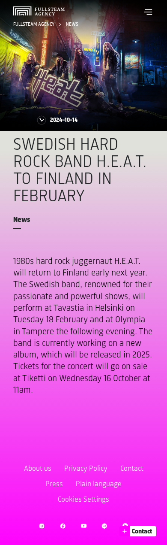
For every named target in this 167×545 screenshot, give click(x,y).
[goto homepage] (39, 10)
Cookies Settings (83, 500)
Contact (131, 469)
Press (54, 484)
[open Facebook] (63, 526)
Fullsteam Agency (34, 24)
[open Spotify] (104, 526)
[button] (148, 12)
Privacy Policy (85, 469)
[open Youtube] (84, 526)
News (72, 24)
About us (37, 469)
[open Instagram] (42, 526)
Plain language (99, 484)
